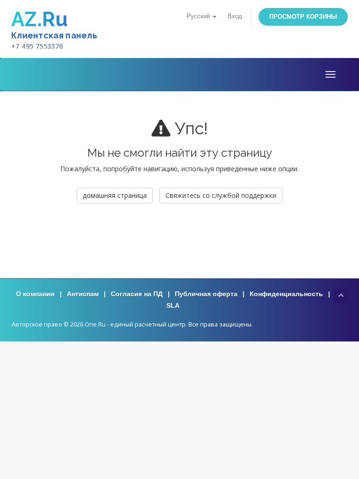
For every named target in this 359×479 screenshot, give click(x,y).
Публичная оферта (206, 294)
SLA (173, 305)
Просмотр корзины (303, 16)
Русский (199, 16)
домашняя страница (115, 195)
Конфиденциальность (286, 294)
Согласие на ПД (137, 294)
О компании (35, 294)
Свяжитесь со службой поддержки (220, 195)
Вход (235, 16)
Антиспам (83, 294)
